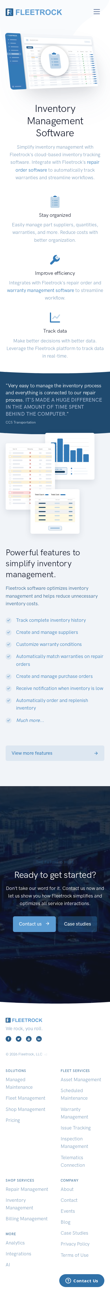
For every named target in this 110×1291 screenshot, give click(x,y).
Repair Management (27, 1189)
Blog (66, 1222)
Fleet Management (25, 1098)
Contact (69, 1200)
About (67, 1189)
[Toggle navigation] (97, 11)
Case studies (77, 924)
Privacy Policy (75, 1244)
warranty (49, 644)
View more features (32, 753)
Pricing (13, 1120)
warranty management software (40, 290)
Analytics (15, 1243)
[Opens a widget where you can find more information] (81, 1281)
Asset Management (81, 1079)
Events (68, 1211)
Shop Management (25, 1109)
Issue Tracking (76, 1128)
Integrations (18, 1254)
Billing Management (27, 1218)
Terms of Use (75, 1255)
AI (8, 1264)
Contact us (31, 924)
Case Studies (74, 1233)
